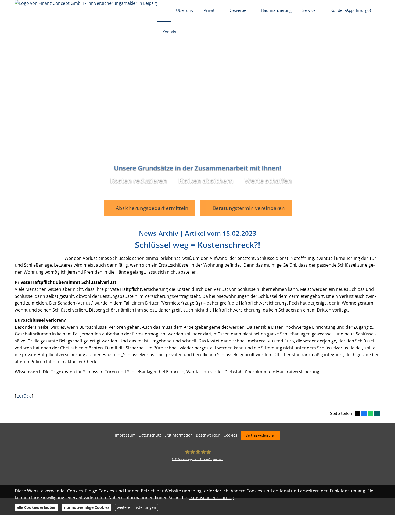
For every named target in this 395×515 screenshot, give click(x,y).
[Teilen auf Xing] (377, 413)
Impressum (125, 435)
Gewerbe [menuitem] (237, 10)
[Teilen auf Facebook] (364, 413)
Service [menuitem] (308, 10)
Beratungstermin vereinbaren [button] (249, 208)
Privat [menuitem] (209, 10)
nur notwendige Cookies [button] (86, 507)
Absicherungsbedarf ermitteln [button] (152, 208)
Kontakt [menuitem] (169, 31)
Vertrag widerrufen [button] (261, 435)
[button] (197, 215)
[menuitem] (164, 11)
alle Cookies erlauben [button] (36, 507)
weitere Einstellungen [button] (136, 507)
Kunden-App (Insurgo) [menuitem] (351, 10)
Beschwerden (208, 435)
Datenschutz (150, 435)
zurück (24, 396)
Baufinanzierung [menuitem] (276, 10)
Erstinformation (178, 435)
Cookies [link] (230, 435)
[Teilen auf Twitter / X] (357, 413)
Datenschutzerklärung (211, 497)
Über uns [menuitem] (184, 10)
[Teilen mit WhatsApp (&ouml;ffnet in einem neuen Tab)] (370, 413)
